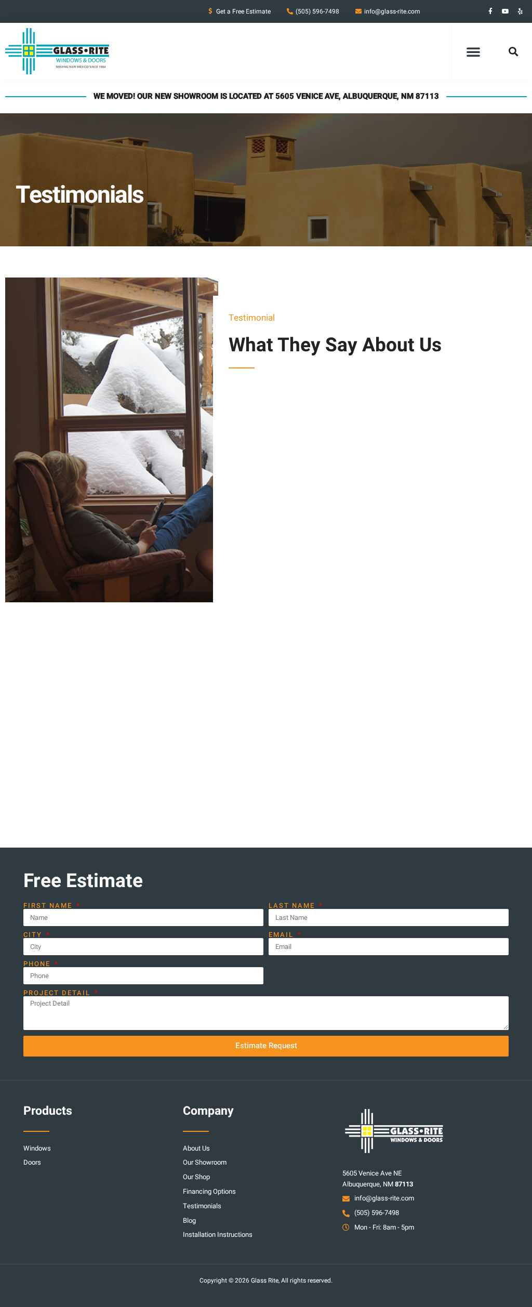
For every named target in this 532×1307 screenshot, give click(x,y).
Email (282, 934)
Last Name (293, 905)
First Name (49, 905)
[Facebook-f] (490, 11)
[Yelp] (520, 11)
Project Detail (58, 992)
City (34, 934)
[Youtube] (505, 11)
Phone (38, 963)
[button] (473, 51)
